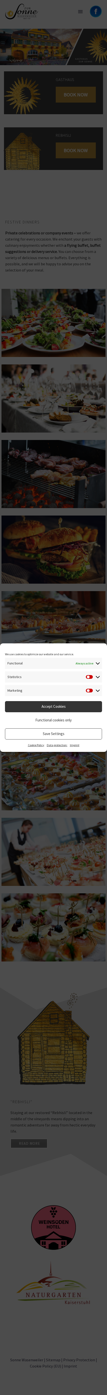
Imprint (74, 745)
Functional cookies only (53, 720)
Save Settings (53, 733)
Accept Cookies (54, 706)
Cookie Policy (36, 745)
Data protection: (57, 745)
